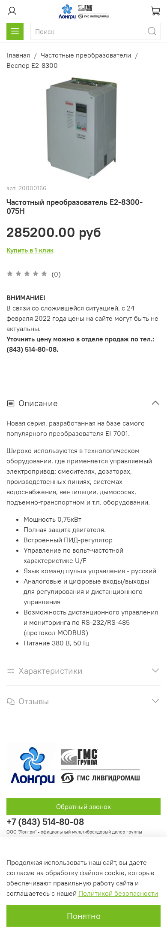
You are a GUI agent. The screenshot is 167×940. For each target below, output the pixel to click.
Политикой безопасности (118, 893)
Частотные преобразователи (86, 55)
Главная (18, 55)
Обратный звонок (83, 806)
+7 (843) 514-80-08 (45, 821)
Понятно (84, 915)
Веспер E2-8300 (32, 65)
